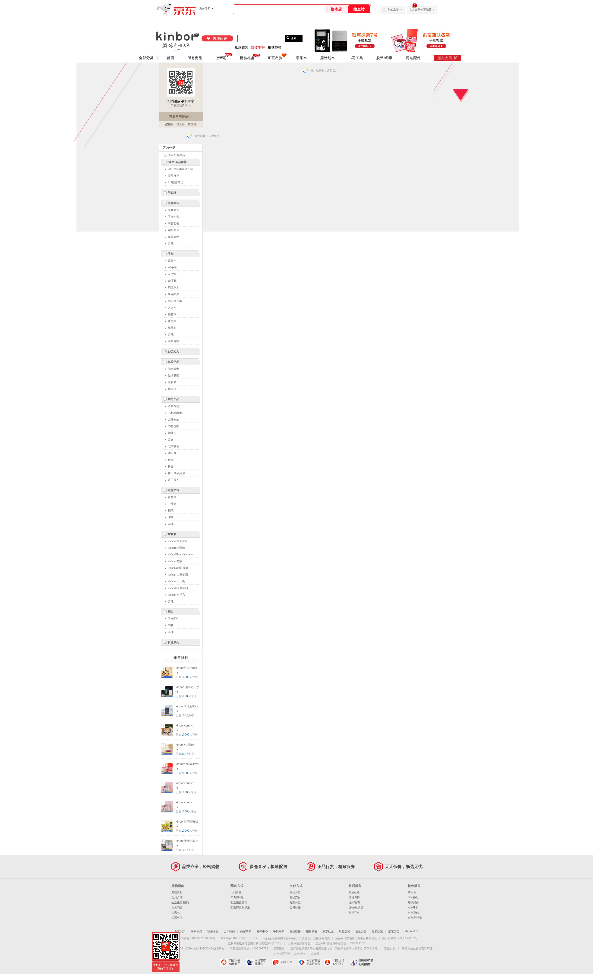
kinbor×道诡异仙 (178, 588)
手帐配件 (173, 618)
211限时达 (237, 897)
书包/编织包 (175, 412)
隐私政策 (377, 931)
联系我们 (196, 931)
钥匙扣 (172, 433)
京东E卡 (413, 907)
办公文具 (173, 351)
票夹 (170, 439)
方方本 (172, 307)
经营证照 (278, 948)
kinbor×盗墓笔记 (178, 574)
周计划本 (173, 287)
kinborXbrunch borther (180, 554)
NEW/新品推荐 (177, 162)
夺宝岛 (412, 892)
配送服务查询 (238, 902)
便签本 (172, 314)
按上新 (181, 124)
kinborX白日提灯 (178, 568)
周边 (170, 611)
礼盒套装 (173, 203)
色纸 (170, 459)
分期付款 (295, 902)
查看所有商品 (180, 116)
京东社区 (328, 931)
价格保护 (354, 897)
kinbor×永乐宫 (176, 594)
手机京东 (278, 931)
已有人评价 (187, 677)
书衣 (170, 625)
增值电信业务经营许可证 (417, 948)
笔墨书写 (173, 490)
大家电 (175, 912)
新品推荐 (173, 175)
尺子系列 (173, 480)
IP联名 (172, 534)
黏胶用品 (173, 361)
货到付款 (295, 892)
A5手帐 (172, 274)
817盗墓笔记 (175, 182)
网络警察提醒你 (258, 962)
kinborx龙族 (175, 561)
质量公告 (360, 931)
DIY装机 (413, 897)
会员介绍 (177, 897)
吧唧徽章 (173, 446)
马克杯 (172, 192)
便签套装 (173, 236)
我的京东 (393, 9)
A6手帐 (172, 267)
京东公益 (393, 931)
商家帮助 (245, 931)
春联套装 (173, 210)
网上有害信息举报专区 (310, 962)
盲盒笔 (172, 497)
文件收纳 (173, 419)
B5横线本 (174, 294)
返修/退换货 (356, 907)
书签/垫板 (174, 426)
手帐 (170, 253)
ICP (255, 938)
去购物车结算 (423, 9)
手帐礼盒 (173, 216)
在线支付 (295, 897)
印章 (170, 517)
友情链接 (295, 931)
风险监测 (344, 931)
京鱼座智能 (415, 917)
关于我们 (180, 931)
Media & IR (412, 931)
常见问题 (177, 907)
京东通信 (413, 912)
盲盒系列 (173, 642)
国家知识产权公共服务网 (361, 962)
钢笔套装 (173, 230)
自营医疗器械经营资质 (316, 938)
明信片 (172, 453)
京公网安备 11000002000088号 (195, 938)
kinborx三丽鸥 (176, 547)
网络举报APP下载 (335, 962)
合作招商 (229, 931)
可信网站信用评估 (232, 962)
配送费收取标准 (240, 907)
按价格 (192, 124)
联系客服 (177, 917)
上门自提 (236, 892)
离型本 (172, 321)
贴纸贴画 (173, 375)
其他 (170, 243)
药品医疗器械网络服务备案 (280, 938)
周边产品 (173, 399)
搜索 (293, 38)
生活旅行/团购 (180, 902)
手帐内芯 (173, 341)
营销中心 (262, 931)
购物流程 (177, 892)
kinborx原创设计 (178, 541)
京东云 (315, 953)
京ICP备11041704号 (234, 938)
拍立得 (172, 389)
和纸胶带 (173, 368)
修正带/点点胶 (176, 473)
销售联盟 (311, 931)
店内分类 (168, 148)
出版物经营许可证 (299, 943)
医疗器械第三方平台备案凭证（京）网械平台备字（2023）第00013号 (333, 948)
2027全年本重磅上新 (180, 169)
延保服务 (413, 902)
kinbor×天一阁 (176, 581)
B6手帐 (172, 280)
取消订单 (354, 912)
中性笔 (172, 503)
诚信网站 (284, 962)
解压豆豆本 (175, 301)
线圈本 (172, 327)
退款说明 (354, 902)
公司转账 (295, 907)
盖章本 (172, 260)
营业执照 (389, 948)
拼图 (170, 466)
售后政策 (354, 892)
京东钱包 (299, 953)
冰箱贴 (172, 382)
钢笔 (170, 510)
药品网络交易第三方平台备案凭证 (356, 938)
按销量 (169, 124)
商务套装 (173, 223)
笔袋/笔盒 (174, 406)
